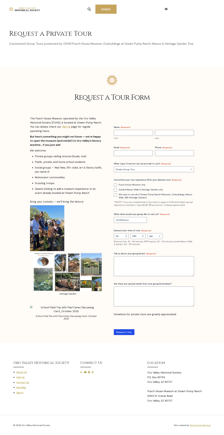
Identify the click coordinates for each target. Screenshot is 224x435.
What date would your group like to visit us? (142, 214)
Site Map (21, 387)
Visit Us (66, 126)
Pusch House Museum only (132, 184)
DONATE (105, 9)
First (116, 138)
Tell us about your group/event (135, 253)
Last (157, 138)
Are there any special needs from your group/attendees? (143, 283)
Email (122, 147)
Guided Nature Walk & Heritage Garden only (141, 189)
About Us (21, 372)
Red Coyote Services (200, 425)
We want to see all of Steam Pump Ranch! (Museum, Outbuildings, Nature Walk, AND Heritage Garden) (155, 196)
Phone (163, 147)
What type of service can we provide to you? (142, 163)
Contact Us (22, 382)
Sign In (19, 392)
